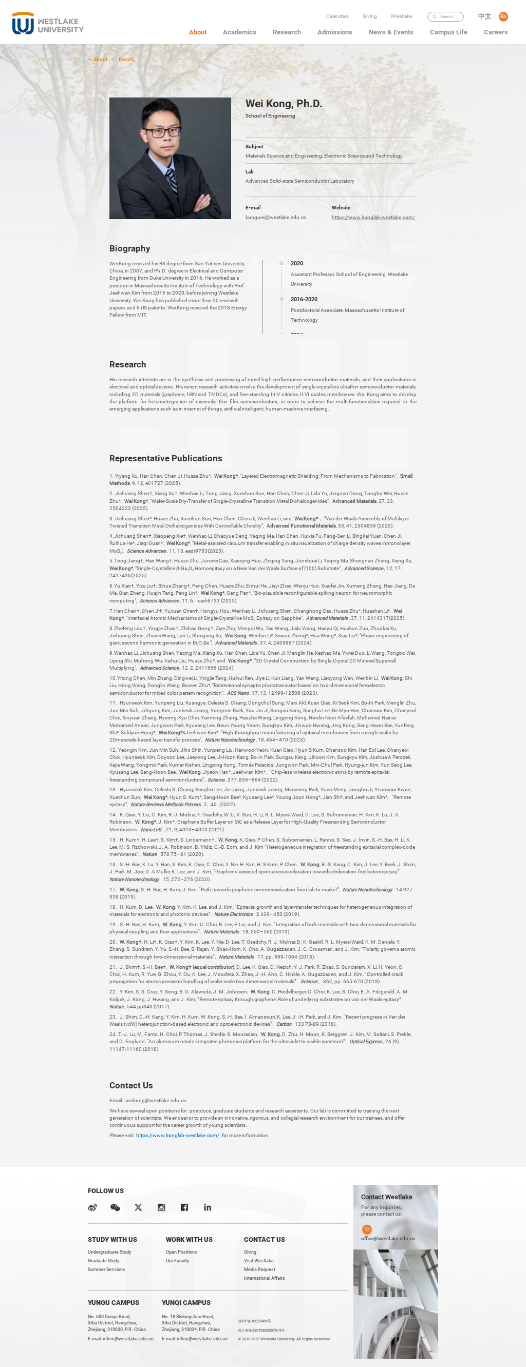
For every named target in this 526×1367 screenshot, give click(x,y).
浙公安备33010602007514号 (261, 1330)
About (100, 59)
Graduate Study (103, 1260)
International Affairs (264, 1278)
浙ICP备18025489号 (254, 1321)
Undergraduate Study (109, 1252)
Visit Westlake (259, 1260)
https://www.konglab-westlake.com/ (373, 217)
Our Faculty (177, 1260)
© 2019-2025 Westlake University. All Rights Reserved (284, 1339)
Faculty (403, 27)
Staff (403, 48)
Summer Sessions (106, 1269)
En (503, 16)
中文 (485, 16)
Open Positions (181, 1252)
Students (403, 38)
